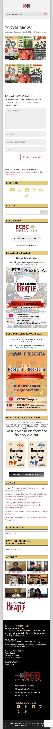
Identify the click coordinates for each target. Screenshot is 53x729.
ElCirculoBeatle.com (14, 628)
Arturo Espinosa (14, 32)
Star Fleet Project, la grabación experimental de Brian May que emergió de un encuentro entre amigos (26, 496)
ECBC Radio (10, 639)
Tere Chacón (10, 653)
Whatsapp (9, 664)
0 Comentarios (40, 32)
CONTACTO (19, 726)
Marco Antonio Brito (13, 657)
